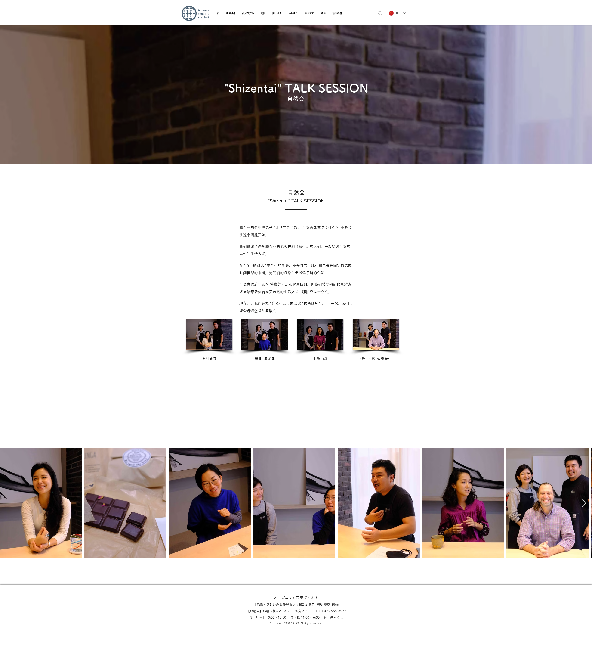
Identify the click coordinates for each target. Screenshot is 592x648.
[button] (231, 13)
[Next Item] (584, 503)
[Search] (380, 13)
